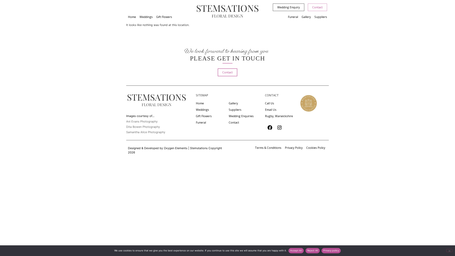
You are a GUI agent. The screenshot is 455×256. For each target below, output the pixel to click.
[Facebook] (270, 127)
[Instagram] (279, 127)
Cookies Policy (315, 148)
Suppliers (320, 17)
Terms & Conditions (268, 148)
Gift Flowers (164, 17)
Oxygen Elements (175, 148)
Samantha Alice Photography (145, 132)
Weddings (146, 17)
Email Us (270, 110)
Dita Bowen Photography (143, 127)
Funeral (293, 17)
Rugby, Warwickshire (279, 116)
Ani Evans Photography (142, 121)
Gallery (306, 17)
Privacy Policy (294, 148)
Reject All (312, 250)
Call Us (269, 103)
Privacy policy (331, 250)
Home (132, 17)
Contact (234, 122)
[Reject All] (449, 250)
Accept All (296, 250)
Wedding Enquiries (241, 116)
